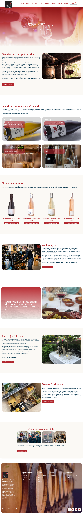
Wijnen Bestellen (35, 3)
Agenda (60, 3)
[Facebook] (72, 509)
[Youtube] (79, 509)
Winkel (27, 3)
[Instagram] (69, 509)
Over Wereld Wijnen (45, 3)
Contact (66, 3)
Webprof (18, 508)
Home (22, 3)
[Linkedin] (76, 509)
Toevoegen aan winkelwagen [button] (11, 223)
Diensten (54, 3)
